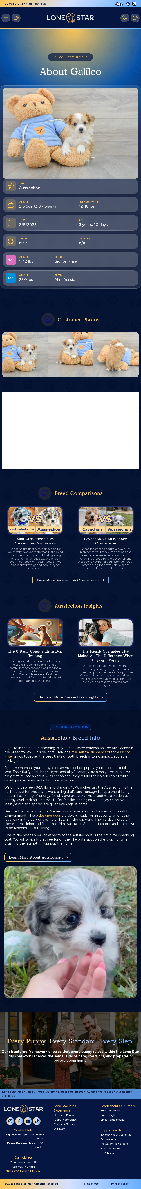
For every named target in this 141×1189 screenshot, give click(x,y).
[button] (128, 3)
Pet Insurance (108, 1139)
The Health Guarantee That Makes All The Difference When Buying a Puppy (106, 655)
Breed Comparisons (112, 1119)
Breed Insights (109, 1115)
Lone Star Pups (12, 1091)
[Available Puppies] (16, 18)
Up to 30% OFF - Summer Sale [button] (25, 3)
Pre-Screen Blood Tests (114, 1144)
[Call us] (124, 18)
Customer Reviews (64, 1115)
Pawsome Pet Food (112, 1148)
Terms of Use (90, 1183)
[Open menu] (5, 18)
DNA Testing (108, 1153)
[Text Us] (135, 18)
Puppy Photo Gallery (40, 1091)
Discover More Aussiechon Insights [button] (68, 697)
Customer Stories (64, 1124)
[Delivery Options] (119, 3)
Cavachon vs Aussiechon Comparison (105, 541)
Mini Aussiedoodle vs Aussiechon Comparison (35, 541)
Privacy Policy (120, 1183)
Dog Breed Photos (70, 1091)
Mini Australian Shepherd (90, 752)
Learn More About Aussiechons (36, 857)
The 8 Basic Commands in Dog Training (35, 653)
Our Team (59, 1128)
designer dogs (50, 815)
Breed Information (111, 1110)
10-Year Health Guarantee (116, 1134)
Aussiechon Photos (100, 1091)
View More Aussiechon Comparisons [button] (68, 580)
